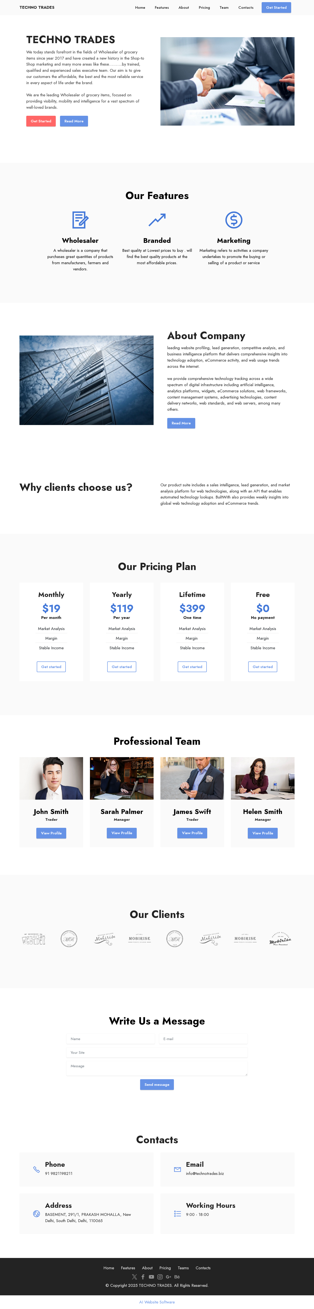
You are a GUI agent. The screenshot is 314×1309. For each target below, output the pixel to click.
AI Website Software (157, 1302)
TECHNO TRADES (36, 7)
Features (162, 7)
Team (224, 7)
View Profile (51, 833)
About (184, 7)
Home (140, 7)
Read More (181, 423)
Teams (183, 1268)
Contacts (245, 7)
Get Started (276, 7)
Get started (51, 667)
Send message (157, 1084)
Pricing (204, 7)
